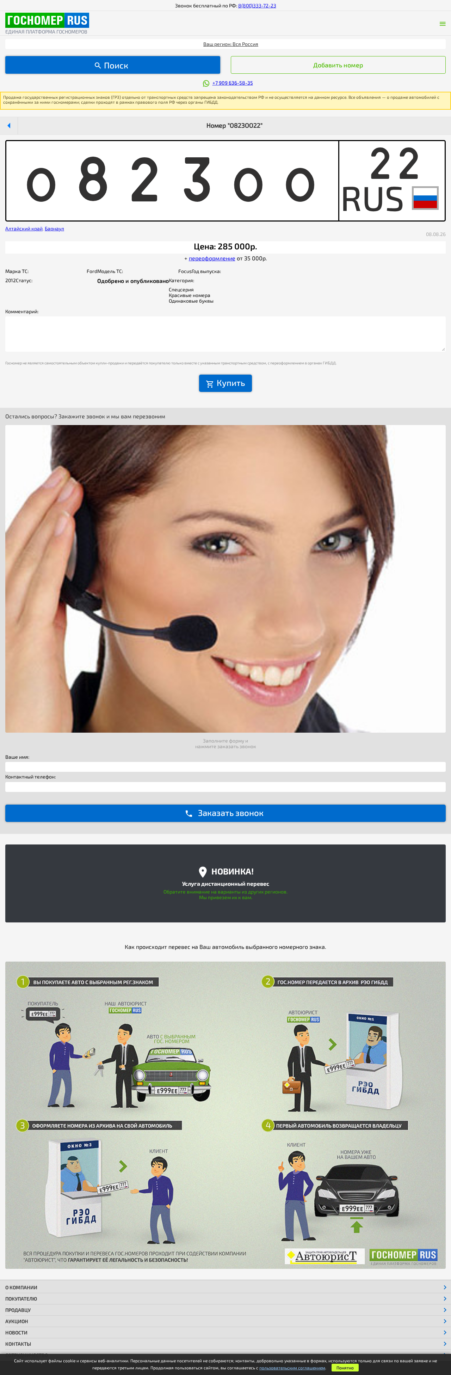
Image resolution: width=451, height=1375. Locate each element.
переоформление (212, 258)
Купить (231, 382)
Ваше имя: (17, 757)
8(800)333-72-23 (257, 5)
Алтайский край (24, 228)
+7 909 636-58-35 (232, 83)
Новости (16, 1332)
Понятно (345, 1367)
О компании (21, 1287)
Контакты (18, 1344)
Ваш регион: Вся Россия (230, 44)
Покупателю (21, 1299)
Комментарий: (21, 311)
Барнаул (54, 228)
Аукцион (16, 1321)
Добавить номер (338, 65)
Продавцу (18, 1310)
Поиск (116, 65)
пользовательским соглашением (292, 1367)
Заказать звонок (231, 812)
